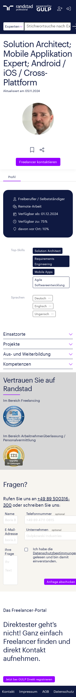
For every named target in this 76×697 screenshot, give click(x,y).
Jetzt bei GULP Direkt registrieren (29, 679)
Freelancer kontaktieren (38, 162)
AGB (45, 691)
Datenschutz (64, 691)
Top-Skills (18, 250)
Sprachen (18, 297)
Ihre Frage (9, 551)
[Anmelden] (68, 9)
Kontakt (8, 691)
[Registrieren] (59, 9)
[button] (13, 26)
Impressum (28, 691)
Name (9, 514)
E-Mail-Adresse (11, 531)
